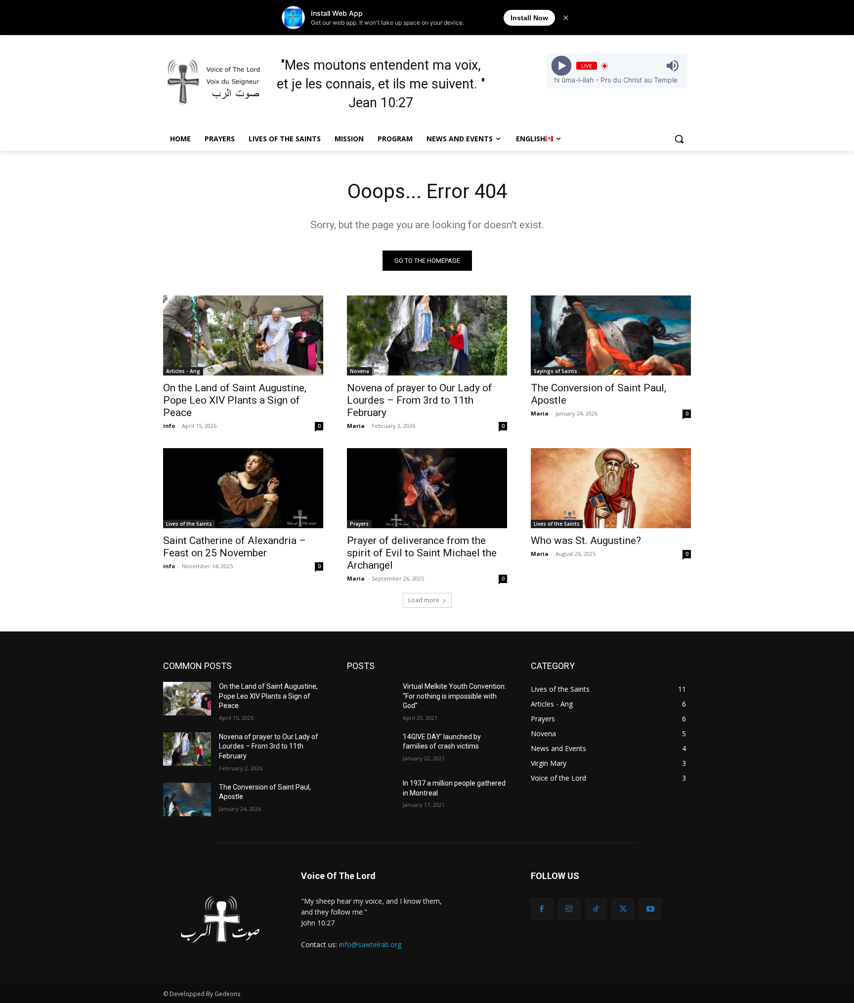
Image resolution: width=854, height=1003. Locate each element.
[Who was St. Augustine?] (611, 488)
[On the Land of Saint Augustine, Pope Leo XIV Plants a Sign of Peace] (243, 335)
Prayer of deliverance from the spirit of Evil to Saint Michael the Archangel (422, 553)
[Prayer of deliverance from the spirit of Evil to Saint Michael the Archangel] (427, 488)
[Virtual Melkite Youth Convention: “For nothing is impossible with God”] (371, 698)
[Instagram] (569, 909)
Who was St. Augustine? (586, 540)
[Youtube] (650, 909)
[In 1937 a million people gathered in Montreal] (371, 795)
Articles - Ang (183, 371)
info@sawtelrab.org (370, 944)
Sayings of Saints (555, 371)
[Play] (561, 66)
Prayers (359, 523)
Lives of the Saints (189, 523)
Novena (359, 371)
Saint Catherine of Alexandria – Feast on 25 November (234, 547)
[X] (623, 909)
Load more (423, 600)
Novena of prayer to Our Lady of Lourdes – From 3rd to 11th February (419, 400)
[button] (679, 139)
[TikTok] (596, 909)
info (169, 425)
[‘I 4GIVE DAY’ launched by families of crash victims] (371, 749)
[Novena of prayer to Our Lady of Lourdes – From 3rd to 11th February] (427, 335)
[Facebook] (542, 909)
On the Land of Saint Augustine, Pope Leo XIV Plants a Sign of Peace (234, 400)
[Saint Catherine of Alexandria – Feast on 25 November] (243, 488)
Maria (356, 425)
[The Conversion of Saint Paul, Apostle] (611, 335)
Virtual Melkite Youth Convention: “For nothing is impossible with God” (454, 696)
